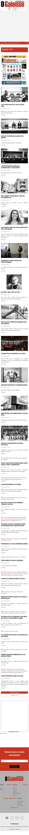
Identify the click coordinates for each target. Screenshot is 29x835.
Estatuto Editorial (16, 794)
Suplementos (2, 789)
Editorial (6, 798)
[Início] (13, 4)
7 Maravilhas (19, 804)
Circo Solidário (20, 805)
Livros (1, 787)
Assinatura (14, 790)
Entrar (14, 795)
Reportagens (14, 807)
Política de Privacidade (17, 793)
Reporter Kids (12, 798)
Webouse (17, 829)
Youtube (7, 817)
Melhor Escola (19, 802)
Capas (14, 788)
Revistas (1, 788)
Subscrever (14, 766)
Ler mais (3, 115)
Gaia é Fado (19, 803)
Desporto (9, 784)
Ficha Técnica (15, 789)
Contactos (14, 796)
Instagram (18, 817)
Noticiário (25, 784)
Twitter (22, 817)
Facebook (12, 817)
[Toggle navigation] (27, 43)
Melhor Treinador (20, 801)
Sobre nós (14, 787)
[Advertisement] (14, 26)
